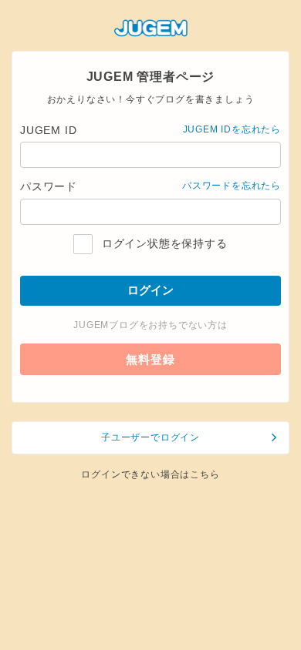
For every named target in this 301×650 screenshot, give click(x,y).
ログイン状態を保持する (162, 243)
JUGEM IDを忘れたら (232, 129)
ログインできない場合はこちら (150, 474)
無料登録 (150, 359)
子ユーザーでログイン (150, 437)
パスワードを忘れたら (231, 185)
